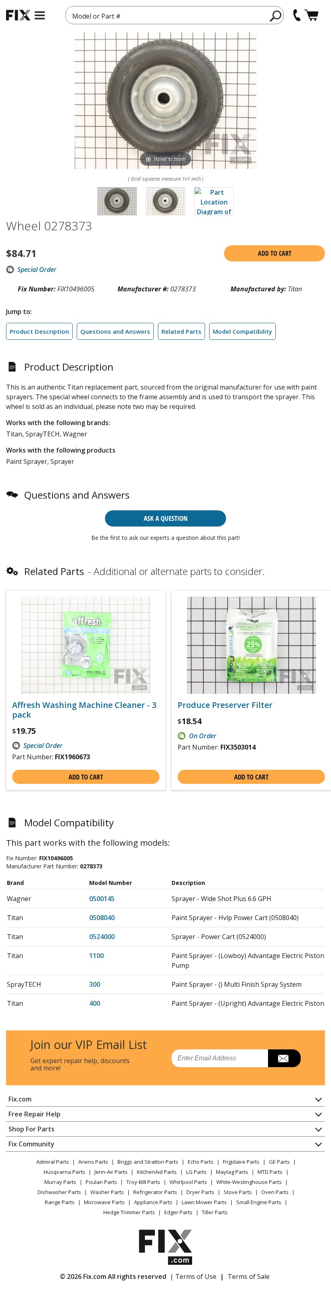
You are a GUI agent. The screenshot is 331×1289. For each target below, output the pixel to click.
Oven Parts (275, 1192)
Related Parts (181, 331)
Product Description (39, 331)
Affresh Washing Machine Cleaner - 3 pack (84, 710)
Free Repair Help (34, 1114)
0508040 (102, 917)
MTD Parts (270, 1171)
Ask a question (166, 518)
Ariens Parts (93, 1161)
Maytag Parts (232, 1171)
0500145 (102, 898)
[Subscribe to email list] (284, 1058)
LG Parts (196, 1171)
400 (94, 1003)
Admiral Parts (52, 1161)
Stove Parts (238, 1192)
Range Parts (60, 1202)
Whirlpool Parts (188, 1182)
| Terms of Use (193, 1276)
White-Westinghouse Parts (249, 1182)
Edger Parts (178, 1212)
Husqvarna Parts (64, 1171)
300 (94, 984)
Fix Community (31, 1143)
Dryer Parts (200, 1192)
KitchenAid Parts (157, 1171)
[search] (276, 16)
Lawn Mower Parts (204, 1202)
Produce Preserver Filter (225, 705)
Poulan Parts (101, 1182)
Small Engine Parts (258, 1202)
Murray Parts (60, 1182)
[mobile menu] (40, 15)
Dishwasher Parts (59, 1192)
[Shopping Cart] (311, 15)
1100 (96, 955)
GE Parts (279, 1161)
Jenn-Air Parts (111, 1171)
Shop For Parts (31, 1129)
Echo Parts (201, 1161)
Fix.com (19, 1099)
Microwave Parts (104, 1202)
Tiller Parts (215, 1212)
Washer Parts (107, 1192)
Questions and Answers (115, 331)
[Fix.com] (18, 15)
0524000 (102, 936)
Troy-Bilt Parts (143, 1182)
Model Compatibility (242, 331)
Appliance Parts (153, 1202)
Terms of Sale (249, 1276)
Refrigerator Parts (155, 1192)
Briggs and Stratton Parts (147, 1161)
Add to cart (274, 253)
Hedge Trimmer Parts (129, 1212)
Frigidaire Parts (241, 1161)
